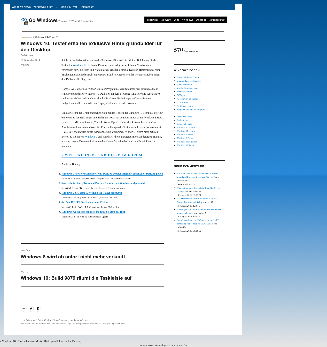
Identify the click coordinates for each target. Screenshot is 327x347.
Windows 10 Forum (186, 127)
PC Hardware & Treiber (187, 98)
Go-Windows (27, 55)
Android (201, 20)
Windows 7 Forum (185, 134)
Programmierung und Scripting (191, 109)
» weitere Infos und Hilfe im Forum (101, 155)
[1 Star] (23, 37)
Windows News (21, 7)
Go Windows (43, 20)
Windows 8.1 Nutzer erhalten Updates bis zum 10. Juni (93, 212)
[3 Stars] (27, 37)
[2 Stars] (25, 37)
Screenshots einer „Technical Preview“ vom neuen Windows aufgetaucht (103, 183)
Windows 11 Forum (186, 130)
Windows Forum (43, 7)
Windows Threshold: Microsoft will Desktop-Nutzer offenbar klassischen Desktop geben (112, 173)
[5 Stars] (31, 37)
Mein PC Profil (69, 7)
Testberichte (182, 120)
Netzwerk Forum (184, 91)
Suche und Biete (184, 116)
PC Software (182, 102)
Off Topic (181, 95)
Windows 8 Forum (185, 138)
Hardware (152, 20)
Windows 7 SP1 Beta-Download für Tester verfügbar (91, 192)
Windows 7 (91, 136)
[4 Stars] (29, 37)
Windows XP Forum (186, 145)
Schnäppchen (216, 20)
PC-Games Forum (185, 105)
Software (165, 20)
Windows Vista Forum (187, 141)
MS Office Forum (184, 84)
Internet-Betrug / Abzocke (189, 80)
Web (177, 20)
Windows (187, 20)
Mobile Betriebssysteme (188, 87)
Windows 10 (79, 65)
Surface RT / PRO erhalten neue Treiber (84, 202)
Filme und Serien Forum (188, 77)
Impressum (87, 7)
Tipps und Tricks (184, 123)
